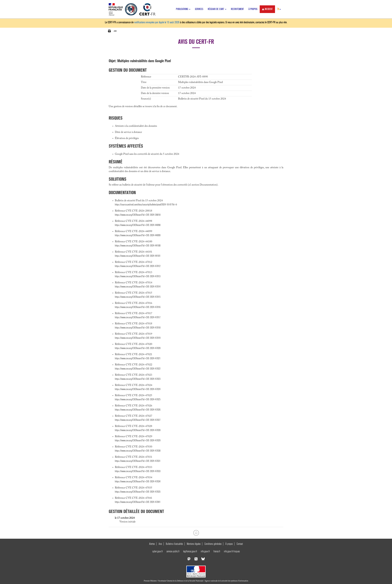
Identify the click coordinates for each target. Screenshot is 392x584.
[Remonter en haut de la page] (196, 532)
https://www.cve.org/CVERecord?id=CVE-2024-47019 (137, 338)
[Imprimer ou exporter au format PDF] (109, 31)
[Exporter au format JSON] (115, 31)
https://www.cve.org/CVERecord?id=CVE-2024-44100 (137, 245)
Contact (240, 544)
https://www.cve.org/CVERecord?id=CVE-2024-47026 (137, 409)
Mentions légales (194, 544)
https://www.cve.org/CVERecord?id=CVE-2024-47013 (137, 276)
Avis (160, 544)
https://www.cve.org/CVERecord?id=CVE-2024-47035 (137, 491)
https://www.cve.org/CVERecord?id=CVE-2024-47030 (137, 450)
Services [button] (199, 9)
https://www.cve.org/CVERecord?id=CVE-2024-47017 (137, 317)
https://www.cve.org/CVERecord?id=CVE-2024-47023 (137, 379)
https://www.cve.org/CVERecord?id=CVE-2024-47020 (137, 348)
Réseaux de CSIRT (216, 9)
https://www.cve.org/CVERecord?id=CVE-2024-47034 (137, 481)
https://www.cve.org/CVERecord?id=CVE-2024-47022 (137, 368)
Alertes (152, 544)
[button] (279, 8)
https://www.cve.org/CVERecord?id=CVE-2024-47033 (137, 471)
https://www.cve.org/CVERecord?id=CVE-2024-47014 (137, 286)
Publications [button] (182, 9)
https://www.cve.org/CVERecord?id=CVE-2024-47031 (137, 461)
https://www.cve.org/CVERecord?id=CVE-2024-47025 (137, 399)
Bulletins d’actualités (174, 544)
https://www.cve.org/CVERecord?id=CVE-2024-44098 (137, 225)
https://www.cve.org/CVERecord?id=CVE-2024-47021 (137, 358)
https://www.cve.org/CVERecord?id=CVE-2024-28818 (137, 214)
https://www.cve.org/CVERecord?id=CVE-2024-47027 (137, 420)
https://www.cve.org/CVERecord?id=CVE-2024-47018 (137, 327)
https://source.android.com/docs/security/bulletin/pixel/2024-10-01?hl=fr (146, 204)
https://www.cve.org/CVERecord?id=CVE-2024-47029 (137, 440)
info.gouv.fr (205, 551)
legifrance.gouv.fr (190, 551)
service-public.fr (172, 551)
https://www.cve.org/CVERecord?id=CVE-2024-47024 (137, 389)
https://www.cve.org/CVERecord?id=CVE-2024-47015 (137, 297)
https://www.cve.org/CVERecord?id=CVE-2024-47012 (137, 266)
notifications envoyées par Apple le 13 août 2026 (156, 22)
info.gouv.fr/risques (232, 551)
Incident (269, 9)
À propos (253, 9)
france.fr (216, 551)
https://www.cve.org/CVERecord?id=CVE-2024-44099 (137, 235)
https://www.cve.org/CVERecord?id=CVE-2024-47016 (137, 307)
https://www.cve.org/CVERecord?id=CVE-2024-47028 (137, 430)
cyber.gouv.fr (157, 551)
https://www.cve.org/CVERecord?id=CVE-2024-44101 (137, 255)
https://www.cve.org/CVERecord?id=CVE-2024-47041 (137, 502)
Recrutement (237, 9)
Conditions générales (213, 544)
